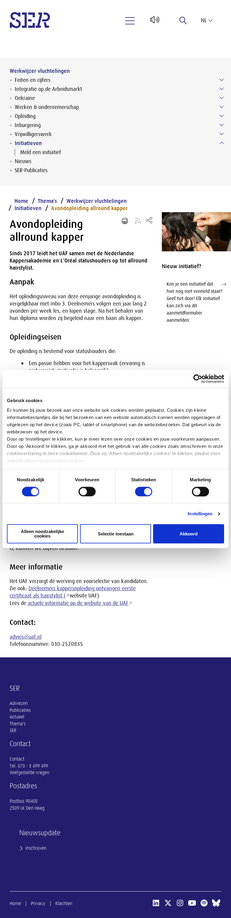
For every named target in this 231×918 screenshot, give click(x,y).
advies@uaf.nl (26, 637)
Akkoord (189, 533)
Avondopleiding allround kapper (89, 208)
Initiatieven (28, 143)
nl (204, 20)
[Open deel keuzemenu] (149, 220)
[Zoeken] (183, 20)
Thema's (47, 201)
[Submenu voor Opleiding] (221, 116)
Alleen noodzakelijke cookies (42, 534)
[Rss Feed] (138, 220)
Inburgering (28, 125)
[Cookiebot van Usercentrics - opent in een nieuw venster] (197, 378)
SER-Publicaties (31, 170)
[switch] (87, 491)
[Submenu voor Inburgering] (221, 125)
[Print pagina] (125, 221)
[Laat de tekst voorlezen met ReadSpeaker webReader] (154, 22)
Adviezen (19, 703)
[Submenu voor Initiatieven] (221, 143)
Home (21, 201)
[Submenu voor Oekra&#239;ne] (221, 98)
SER (13, 730)
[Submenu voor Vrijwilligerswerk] (221, 134)
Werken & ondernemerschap (47, 107)
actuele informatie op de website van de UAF (78, 603)
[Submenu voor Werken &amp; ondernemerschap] (221, 107)
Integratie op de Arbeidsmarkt (48, 89)
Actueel (17, 717)
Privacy (38, 903)
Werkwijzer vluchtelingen (40, 71)
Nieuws (23, 161)
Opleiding (25, 116)
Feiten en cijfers (32, 80)
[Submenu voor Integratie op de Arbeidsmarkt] (221, 89)
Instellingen (200, 513)
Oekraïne (25, 98)
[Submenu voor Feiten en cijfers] (221, 79)
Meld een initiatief (40, 152)
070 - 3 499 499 (33, 766)
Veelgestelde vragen (29, 772)
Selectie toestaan (116, 533)
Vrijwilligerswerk (33, 134)
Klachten (63, 903)
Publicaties (20, 710)
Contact (17, 759)
